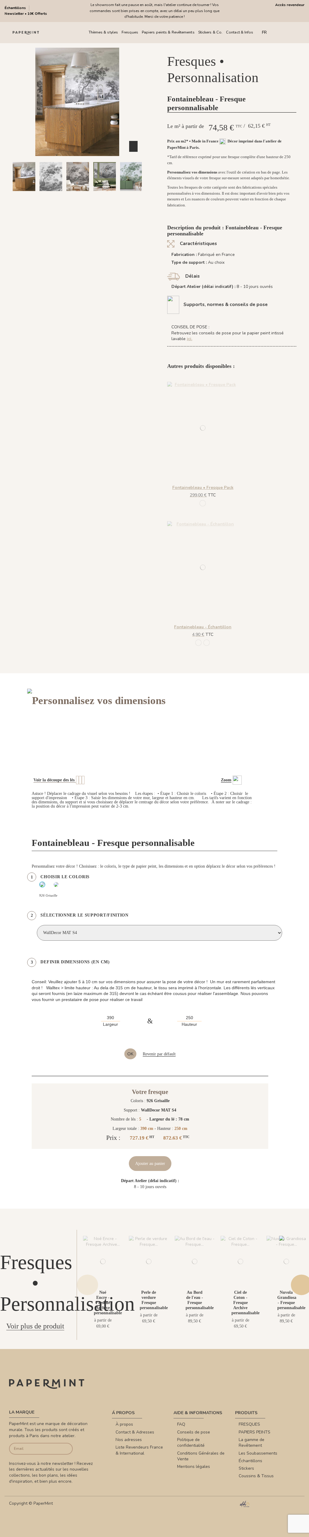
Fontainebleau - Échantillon (202, 627)
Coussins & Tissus (256, 1476)
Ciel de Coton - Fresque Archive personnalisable (245, 1302)
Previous (87, 1285)
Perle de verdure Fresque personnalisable (154, 1300)
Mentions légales (193, 1466)
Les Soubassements (258, 1453)
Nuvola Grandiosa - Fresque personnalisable (291, 1300)
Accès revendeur (289, 4)
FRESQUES (249, 1424)
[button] (59, 196)
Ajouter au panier (150, 1163)
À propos (124, 1424)
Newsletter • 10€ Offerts (26, 13)
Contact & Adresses (135, 1432)
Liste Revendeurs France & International (139, 1450)
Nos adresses (129, 1440)
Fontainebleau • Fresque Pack (203, 487)
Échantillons (16, 7)
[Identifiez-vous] (290, 32)
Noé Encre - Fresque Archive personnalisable (108, 1302)
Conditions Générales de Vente (201, 1456)
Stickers (246, 1468)
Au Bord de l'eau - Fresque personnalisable (200, 1300)
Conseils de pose (193, 1432)
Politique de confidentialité (191, 1443)
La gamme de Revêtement (251, 1443)
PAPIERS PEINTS (254, 1432)
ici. (189, 339)
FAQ (181, 1424)
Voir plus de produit (35, 1326)
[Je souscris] (66, 1448)
